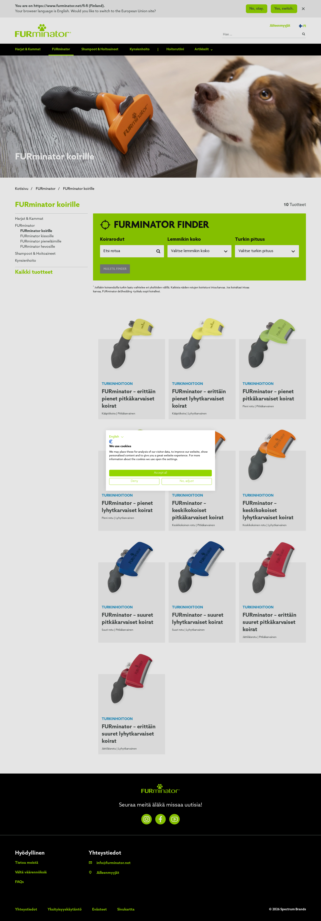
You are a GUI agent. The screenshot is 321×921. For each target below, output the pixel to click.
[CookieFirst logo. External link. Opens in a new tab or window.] (110, 441)
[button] (116, 437)
